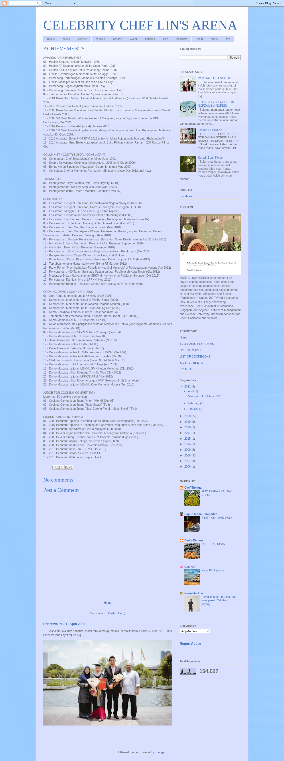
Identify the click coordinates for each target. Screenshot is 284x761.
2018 (187, 427)
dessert (117, 39)
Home (107, 602)
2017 (187, 433)
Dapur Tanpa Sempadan (200, 514)
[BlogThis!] (58, 467)
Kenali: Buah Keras (210, 157)
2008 (187, 455)
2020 (187, 416)
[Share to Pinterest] (71, 467)
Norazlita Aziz (193, 593)
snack (214, 39)
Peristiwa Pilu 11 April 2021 (64, 624)
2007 (187, 461)
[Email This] (54, 467)
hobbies (150, 39)
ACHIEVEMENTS (191, 363)
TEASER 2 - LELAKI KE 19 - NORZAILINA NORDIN (216, 104)
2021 (187, 386)
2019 (187, 421)
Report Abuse (190, 643)
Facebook (186, 196)
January (193, 409)
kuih (165, 39)
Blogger (160, 752)
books (51, 39)
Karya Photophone (212, 570)
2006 (187, 466)
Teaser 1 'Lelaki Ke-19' (212, 130)
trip (228, 39)
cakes (66, 39)
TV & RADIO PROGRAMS (197, 344)
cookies (100, 39)
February (194, 403)
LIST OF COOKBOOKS (195, 356)
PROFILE (186, 369)
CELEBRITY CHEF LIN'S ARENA (140, 25)
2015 (187, 438)
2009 (187, 449)
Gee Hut (189, 566)
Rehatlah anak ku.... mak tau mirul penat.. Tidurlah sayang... (218, 600)
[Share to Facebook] (66, 467)
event (133, 39)
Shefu (199, 39)
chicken (82, 39)
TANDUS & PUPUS (213, 544)
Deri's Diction (193, 540)
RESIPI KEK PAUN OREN (217, 517)
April (191, 391)
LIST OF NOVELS (191, 350)
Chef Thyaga (192, 487)
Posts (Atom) (116, 613)
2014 (187, 444)
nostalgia (181, 39)
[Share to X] (62, 467)
